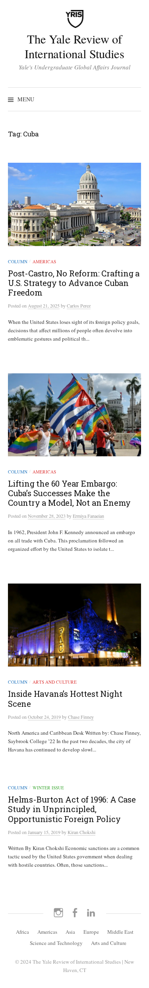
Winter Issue (48, 788)
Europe (91, 931)
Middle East (120, 931)
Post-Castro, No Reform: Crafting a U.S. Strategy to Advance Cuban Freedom (73, 283)
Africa (22, 931)
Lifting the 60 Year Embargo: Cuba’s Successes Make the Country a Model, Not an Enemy (69, 493)
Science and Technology (56, 943)
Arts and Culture (55, 682)
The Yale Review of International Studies (74, 46)
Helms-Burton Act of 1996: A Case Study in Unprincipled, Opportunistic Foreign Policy (72, 809)
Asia (70, 931)
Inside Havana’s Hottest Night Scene (65, 698)
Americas (44, 261)
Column (17, 261)
